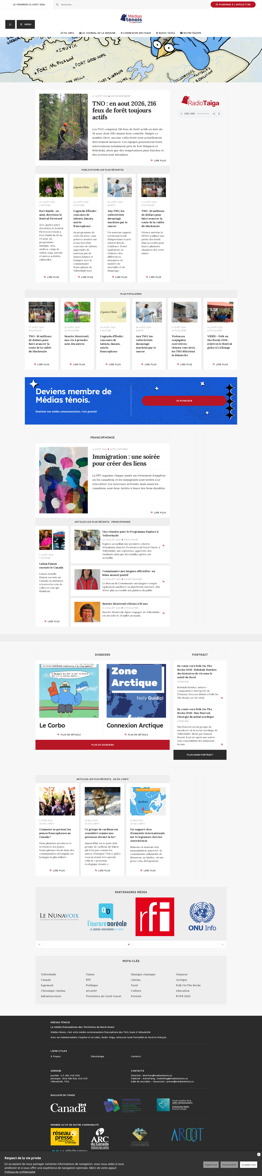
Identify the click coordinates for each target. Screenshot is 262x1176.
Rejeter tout (211, 1164)
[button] (26, 24)
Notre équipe (192, 33)
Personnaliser (229, 1164)
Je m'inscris (184, 400)
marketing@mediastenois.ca (172, 1078)
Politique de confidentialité (20, 1172)
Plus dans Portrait (200, 754)
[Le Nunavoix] (59, 917)
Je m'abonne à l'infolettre (233, 4)
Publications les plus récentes (103, 169)
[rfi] (155, 917)
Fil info (69, 33)
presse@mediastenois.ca (180, 1081)
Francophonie (102, 437)
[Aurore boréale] (107, 916)
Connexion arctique (137, 33)
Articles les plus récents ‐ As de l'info (103, 779)
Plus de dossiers (102, 744)
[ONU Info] (203, 917)
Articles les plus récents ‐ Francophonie (102, 521)
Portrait (200, 654)
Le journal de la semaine (99, 33)
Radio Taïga (167, 33)
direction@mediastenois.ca (157, 1075)
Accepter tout (249, 1164)
